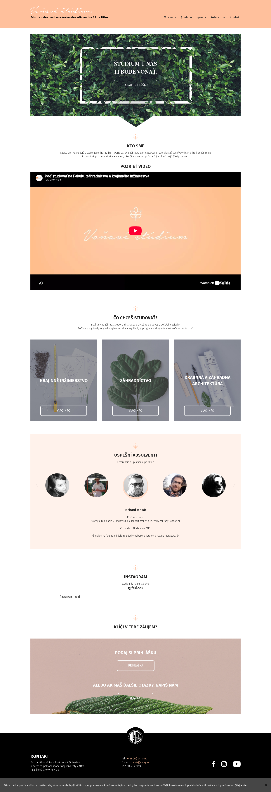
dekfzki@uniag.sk (139, 762)
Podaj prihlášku (135, 85)
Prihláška (135, 665)
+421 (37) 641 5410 (137, 758)
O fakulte (170, 17)
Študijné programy (193, 17)
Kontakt (235, 17)
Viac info (63, 410)
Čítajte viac (241, 785)
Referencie (217, 17)
